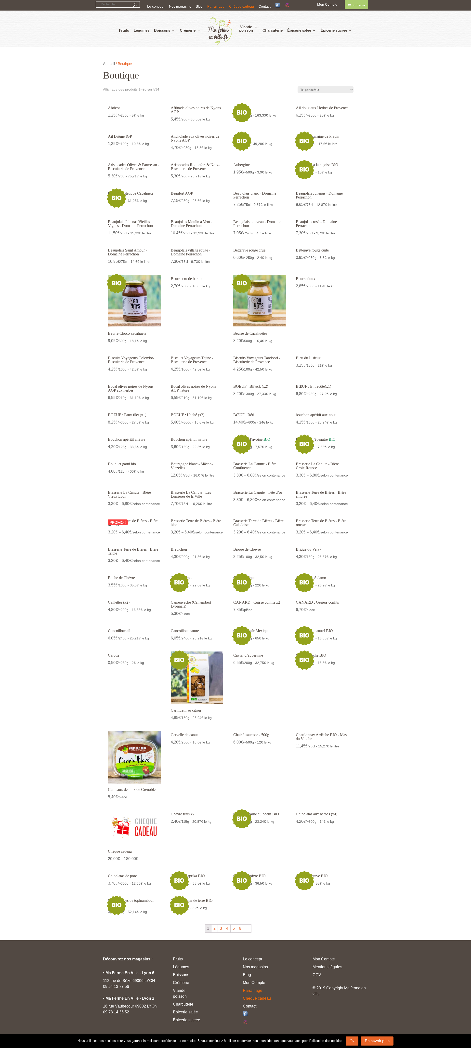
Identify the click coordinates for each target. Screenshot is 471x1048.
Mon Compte (327, 4)
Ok (352, 1041)
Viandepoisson (246, 28)
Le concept (155, 6)
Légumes (141, 30)
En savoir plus (377, 1041)
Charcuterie (272, 30)
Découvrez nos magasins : (128, 959)
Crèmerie (188, 30)
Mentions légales (327, 967)
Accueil (109, 64)
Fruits (124, 30)
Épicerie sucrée (334, 30)
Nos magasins (180, 6)
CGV (317, 975)
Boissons (162, 30)
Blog (199, 6)
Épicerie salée (299, 30)
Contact (265, 6)
